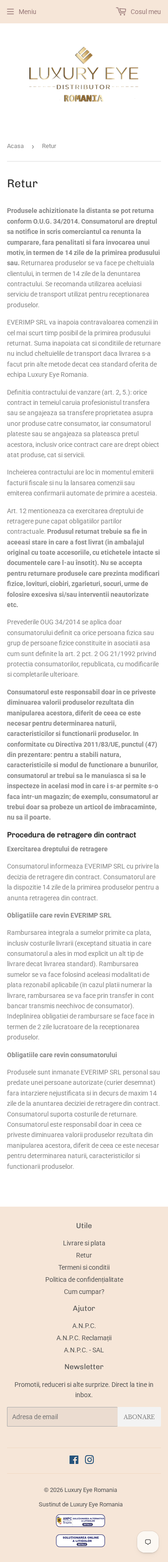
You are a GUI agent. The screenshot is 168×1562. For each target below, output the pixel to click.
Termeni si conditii (84, 1267)
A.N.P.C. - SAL (84, 1350)
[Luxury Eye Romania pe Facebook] (74, 1461)
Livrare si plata (84, 1243)
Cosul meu (145, 11)
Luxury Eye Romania (90, 1489)
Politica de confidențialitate (84, 1279)
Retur (84, 1255)
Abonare (139, 1417)
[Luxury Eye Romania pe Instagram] (89, 1461)
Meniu (27, 11)
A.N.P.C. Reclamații (84, 1338)
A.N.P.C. (84, 1325)
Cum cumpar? (84, 1291)
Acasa (15, 145)
